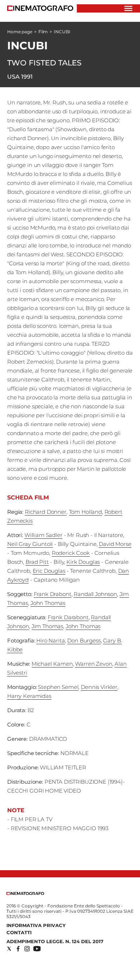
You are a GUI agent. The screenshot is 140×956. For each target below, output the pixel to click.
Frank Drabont (52, 594)
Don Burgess (84, 640)
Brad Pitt (37, 561)
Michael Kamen (52, 663)
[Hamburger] (128, 8)
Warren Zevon (93, 663)
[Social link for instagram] (27, 948)
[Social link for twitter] (9, 948)
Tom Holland (85, 511)
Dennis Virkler (99, 687)
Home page (19, 31)
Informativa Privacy (36, 925)
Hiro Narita (50, 640)
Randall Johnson (95, 594)
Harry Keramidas (29, 696)
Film (43, 31)
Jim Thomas (48, 626)
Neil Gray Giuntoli (30, 544)
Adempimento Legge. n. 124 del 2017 (54, 941)
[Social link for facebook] (18, 948)
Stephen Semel (58, 687)
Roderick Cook (71, 553)
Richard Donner (45, 511)
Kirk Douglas (83, 561)
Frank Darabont (68, 617)
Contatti (19, 932)
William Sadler (43, 535)
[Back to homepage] (25, 893)
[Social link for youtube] (37, 948)
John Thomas (48, 603)
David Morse (115, 544)
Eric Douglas (49, 570)
